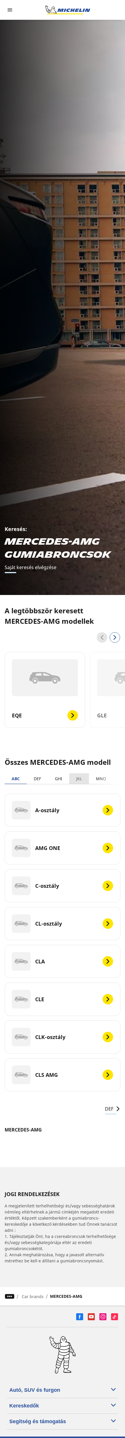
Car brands (33, 1296)
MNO (101, 778)
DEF (37, 778)
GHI (58, 778)
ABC (16, 778)
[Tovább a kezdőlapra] (67, 10)
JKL (79, 778)
